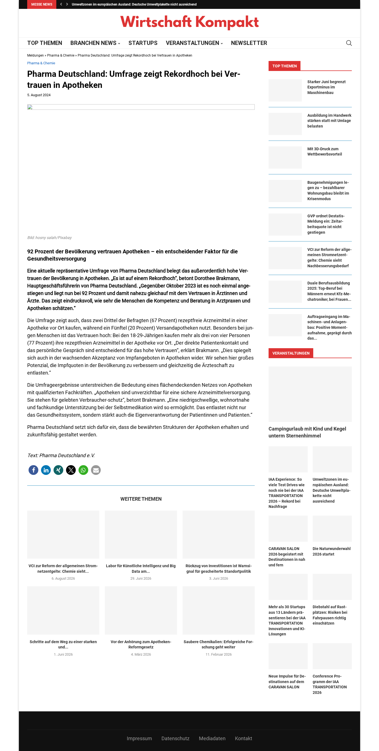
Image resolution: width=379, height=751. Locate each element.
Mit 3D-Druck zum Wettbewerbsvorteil (324, 152)
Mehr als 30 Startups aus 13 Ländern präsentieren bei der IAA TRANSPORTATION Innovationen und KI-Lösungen (287, 620)
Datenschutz (175, 738)
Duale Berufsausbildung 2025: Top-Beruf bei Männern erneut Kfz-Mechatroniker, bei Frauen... (329, 291)
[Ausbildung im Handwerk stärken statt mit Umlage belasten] (285, 124)
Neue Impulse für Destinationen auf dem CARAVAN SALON (287, 681)
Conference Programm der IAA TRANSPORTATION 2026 (330, 684)
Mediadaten (212, 738)
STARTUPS (143, 43)
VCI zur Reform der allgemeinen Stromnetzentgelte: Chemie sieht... (63, 569)
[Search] (349, 43)
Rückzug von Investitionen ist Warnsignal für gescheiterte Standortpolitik (219, 569)
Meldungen (35, 55)
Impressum (139, 738)
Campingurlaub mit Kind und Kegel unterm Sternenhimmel (307, 432)
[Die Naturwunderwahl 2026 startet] (332, 529)
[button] (61, 4)
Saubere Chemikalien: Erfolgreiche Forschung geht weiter (218, 645)
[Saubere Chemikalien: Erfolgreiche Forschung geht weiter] (219, 610)
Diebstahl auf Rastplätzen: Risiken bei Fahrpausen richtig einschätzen (330, 615)
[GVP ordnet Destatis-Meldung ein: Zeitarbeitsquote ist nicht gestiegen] (285, 224)
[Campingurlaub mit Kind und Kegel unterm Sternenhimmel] (310, 394)
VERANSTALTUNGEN (192, 43)
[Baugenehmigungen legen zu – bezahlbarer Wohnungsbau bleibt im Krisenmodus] (285, 191)
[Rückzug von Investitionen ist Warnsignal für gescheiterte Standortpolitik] (219, 535)
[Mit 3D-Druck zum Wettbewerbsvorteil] (285, 157)
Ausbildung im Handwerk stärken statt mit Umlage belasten (329, 120)
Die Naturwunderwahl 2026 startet (332, 551)
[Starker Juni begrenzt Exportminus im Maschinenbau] (285, 90)
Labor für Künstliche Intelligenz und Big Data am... (141, 569)
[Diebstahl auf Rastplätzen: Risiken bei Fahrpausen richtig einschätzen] (332, 587)
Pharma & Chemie (60, 55)
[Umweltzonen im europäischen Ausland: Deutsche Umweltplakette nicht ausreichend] (332, 459)
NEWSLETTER (249, 43)
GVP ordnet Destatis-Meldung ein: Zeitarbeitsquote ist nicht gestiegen (326, 224)
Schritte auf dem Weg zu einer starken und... (63, 645)
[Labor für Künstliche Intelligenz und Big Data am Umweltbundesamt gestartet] (141, 535)
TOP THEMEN (44, 43)
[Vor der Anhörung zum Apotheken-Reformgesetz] (141, 610)
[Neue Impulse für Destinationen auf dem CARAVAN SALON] (288, 656)
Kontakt (243, 738)
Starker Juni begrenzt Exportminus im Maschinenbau (326, 87)
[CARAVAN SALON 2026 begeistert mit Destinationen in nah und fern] (288, 529)
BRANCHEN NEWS (93, 43)
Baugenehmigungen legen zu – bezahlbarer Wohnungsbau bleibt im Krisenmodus (328, 190)
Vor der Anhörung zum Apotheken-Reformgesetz (141, 645)
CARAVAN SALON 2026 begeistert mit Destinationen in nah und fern (287, 556)
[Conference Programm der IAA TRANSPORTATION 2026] (332, 656)
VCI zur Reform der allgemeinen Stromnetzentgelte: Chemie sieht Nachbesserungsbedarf (329, 257)
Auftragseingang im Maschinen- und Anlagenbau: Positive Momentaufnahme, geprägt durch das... (329, 327)
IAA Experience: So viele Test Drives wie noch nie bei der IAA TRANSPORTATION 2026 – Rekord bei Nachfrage (287, 493)
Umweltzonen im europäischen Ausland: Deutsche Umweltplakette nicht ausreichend (134, 4)
